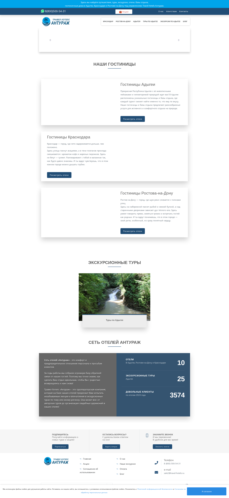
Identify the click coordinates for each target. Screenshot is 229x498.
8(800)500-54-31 (55, 11)
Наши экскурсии (128, 463)
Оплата (123, 469)
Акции (86, 463)
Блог (185, 21)
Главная (87, 458)
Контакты (183, 11)
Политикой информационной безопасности (155, 489)
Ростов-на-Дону (123, 21)
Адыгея (136, 21)
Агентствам (171, 11)
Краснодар (108, 21)
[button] (50, 40)
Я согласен (207, 491)
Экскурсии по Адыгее (170, 21)
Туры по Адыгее (150, 21)
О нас (161, 11)
